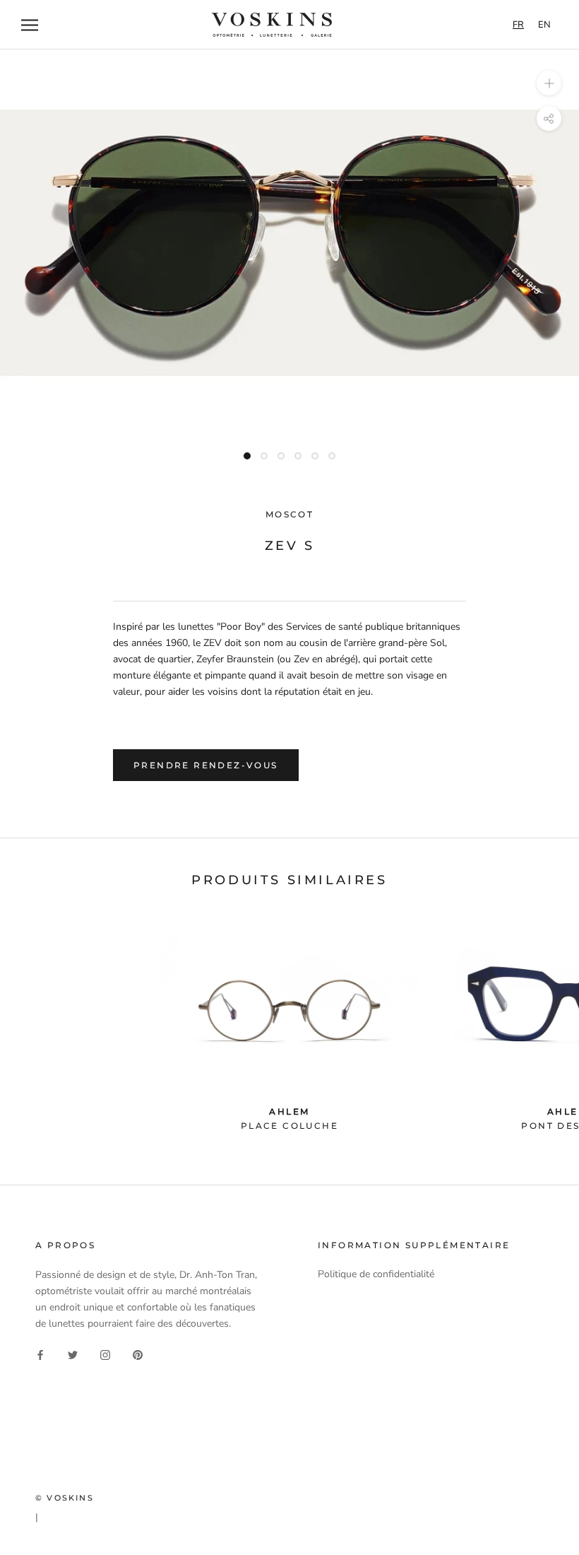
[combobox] (518, 25)
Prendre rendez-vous (205, 765)
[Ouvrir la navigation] (29, 25)
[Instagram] (105, 1354)
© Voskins (64, 1498)
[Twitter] (73, 1354)
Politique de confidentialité (376, 1274)
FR (518, 24)
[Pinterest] (138, 1354)
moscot (289, 514)
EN (544, 24)
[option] (544, 25)
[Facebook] (40, 1354)
